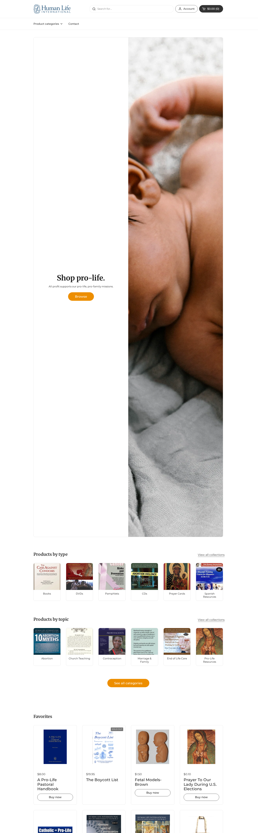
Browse (81, 296)
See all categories (128, 683)
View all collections (211, 555)
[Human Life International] (52, 8)
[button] (211, 9)
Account (189, 8)
